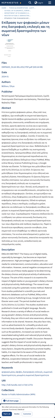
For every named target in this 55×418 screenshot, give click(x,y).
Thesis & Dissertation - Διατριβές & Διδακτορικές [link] (22, 8)
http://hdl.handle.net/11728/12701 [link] (17, 384)
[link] (27, 67)
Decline (16, 414)
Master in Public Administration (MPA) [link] (17, 16)
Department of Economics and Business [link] (17, 13)
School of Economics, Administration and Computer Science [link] (17, 11)
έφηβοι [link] (19, 371)
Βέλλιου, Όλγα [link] (8, 86)
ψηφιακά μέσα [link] (8, 371)
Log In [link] (40, 2)
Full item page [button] (12, 400)
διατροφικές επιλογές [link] (33, 371)
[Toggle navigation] (49, 3)
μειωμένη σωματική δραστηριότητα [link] (33, 375)
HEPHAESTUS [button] (10, 2)
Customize (27, 414)
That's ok (6, 414)
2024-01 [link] (5, 76)
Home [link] (4, 8)
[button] (30, 2)
